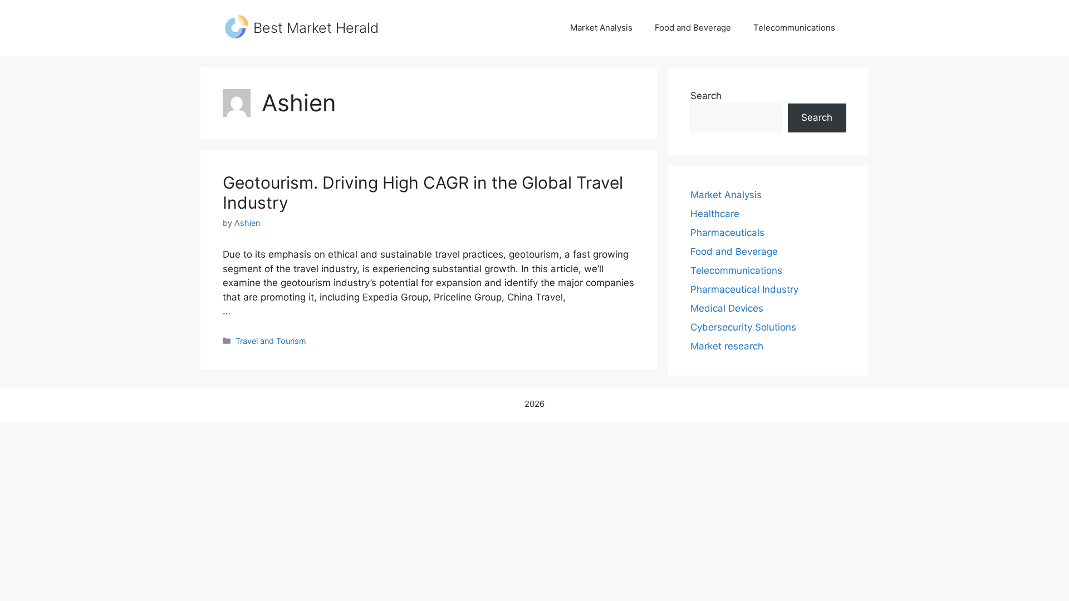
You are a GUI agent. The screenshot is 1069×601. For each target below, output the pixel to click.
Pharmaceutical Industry (744, 289)
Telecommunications (794, 27)
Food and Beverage (693, 27)
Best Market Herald (316, 27)
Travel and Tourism (271, 341)
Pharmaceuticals (727, 232)
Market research (726, 346)
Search (706, 95)
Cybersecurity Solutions (743, 327)
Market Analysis (601, 27)
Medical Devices (726, 308)
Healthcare (714, 213)
